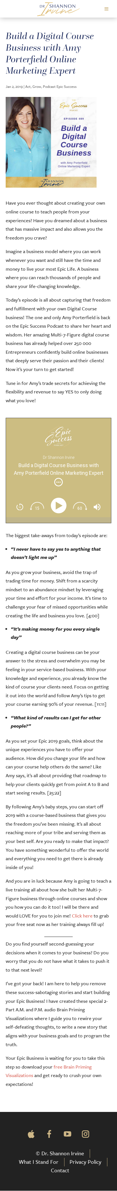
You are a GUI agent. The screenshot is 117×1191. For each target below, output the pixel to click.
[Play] (60, 505)
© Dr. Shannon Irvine (60, 1153)
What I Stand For (38, 1161)
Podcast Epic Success (60, 86)
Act (28, 86)
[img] (58, 482)
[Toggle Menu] (106, 9)
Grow (36, 86)
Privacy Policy (85, 1161)
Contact (60, 1170)
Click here (82, 915)
